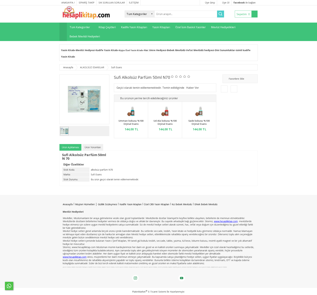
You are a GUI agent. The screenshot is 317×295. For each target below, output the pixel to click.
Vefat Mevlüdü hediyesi (200, 50)
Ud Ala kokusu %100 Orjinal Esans (165, 122)
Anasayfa (68, 204)
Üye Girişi (210, 2)
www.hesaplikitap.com (226, 221)
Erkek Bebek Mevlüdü (205, 204)
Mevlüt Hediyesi (85, 50)
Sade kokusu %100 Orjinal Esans (199, 122)
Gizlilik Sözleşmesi (107, 204)
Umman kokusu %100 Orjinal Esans (131, 122)
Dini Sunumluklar (225, 50)
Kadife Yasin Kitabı (107, 50)
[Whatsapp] (9, 286)
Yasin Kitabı (68, 50)
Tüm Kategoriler (80, 27)
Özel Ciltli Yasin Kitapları (156, 204)
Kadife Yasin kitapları (130, 204)
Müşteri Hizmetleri (85, 204)
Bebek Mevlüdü (176, 50)
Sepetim (243, 14)
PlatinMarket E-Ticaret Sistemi (149, 291)
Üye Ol (225, 2)
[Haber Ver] (192, 87)
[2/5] (174, 76)
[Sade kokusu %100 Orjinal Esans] (199, 111)
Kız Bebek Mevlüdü (182, 204)
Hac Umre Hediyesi (155, 50)
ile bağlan (244, 2)
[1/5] (172, 76)
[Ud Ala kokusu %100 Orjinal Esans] (165, 111)
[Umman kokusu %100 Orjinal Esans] (131, 111)
